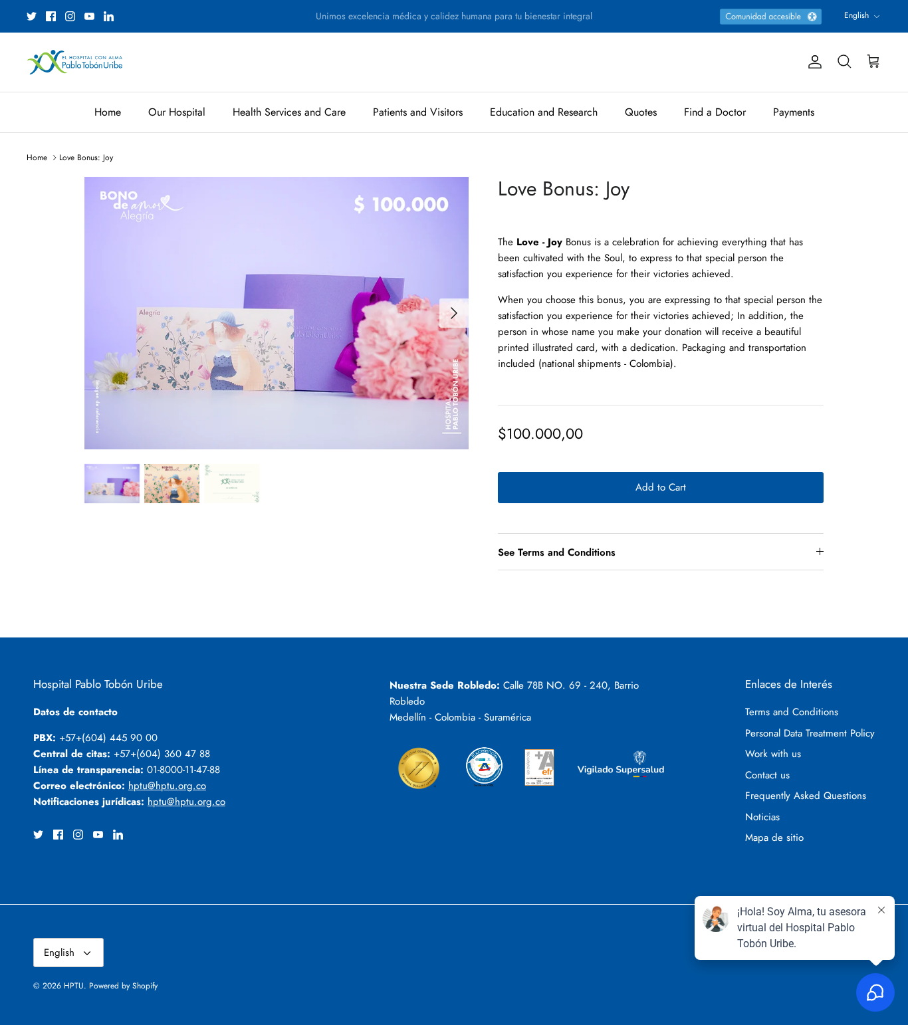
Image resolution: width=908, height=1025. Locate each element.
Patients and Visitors (418, 112)
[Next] (454, 313)
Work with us (773, 753)
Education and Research (544, 112)
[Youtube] (89, 16)
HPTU (74, 986)
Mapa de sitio (774, 837)
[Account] (812, 62)
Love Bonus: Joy (86, 158)
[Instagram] (70, 16)
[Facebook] (51, 16)
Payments (793, 112)
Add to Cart (660, 487)
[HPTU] (75, 62)
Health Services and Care (289, 112)
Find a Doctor (715, 112)
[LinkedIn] (109, 16)
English (856, 15)
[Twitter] (32, 16)
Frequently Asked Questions (805, 795)
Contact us (767, 775)
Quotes (641, 112)
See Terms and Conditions (557, 552)
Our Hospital (176, 112)
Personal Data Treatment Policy (810, 733)
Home (107, 112)
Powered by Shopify (123, 986)
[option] (276, 313)
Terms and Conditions (791, 712)
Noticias (762, 817)
